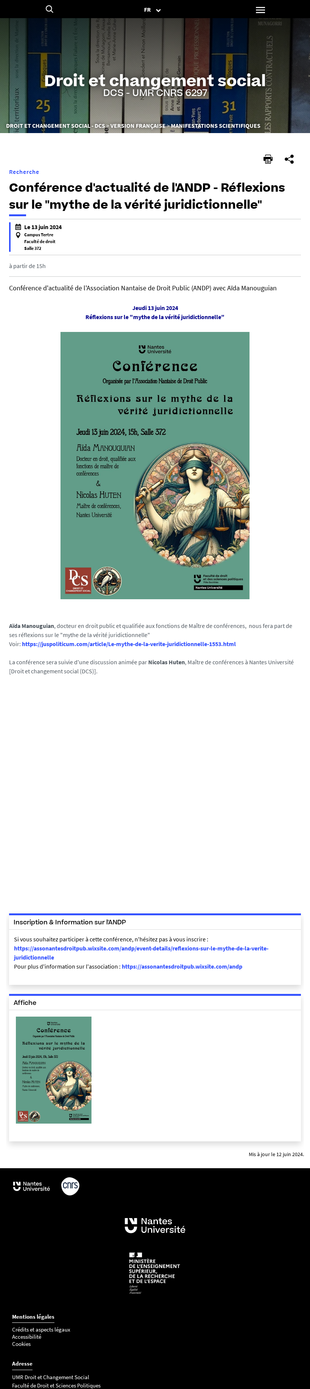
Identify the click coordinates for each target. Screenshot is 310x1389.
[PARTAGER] (289, 159)
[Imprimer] (268, 159)
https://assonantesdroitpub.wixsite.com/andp (182, 966)
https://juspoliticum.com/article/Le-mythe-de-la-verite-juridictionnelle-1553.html (129, 644)
